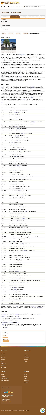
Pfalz (2, 361)
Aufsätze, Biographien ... (5, 29)
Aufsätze (25, 353)
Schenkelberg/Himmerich (38, 307)
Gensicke (17, 306)
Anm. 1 (24, 80)
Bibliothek (10, 6)
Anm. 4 (24, 99)
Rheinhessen (3, 363)
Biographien (26, 355)
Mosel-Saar (3, 357)
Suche (25, 374)
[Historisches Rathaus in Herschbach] (8, 44)
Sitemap (25, 376)
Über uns (3, 374)
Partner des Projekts (5, 378)
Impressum (26, 382)
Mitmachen (3, 376)
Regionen (3, 6)
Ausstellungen (27, 357)
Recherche (26, 359)
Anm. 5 (2, 102)
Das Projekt (17, 6)
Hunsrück (3, 353)
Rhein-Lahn (3, 365)
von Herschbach (4, 20)
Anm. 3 (31, 97)
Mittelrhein (3, 355)
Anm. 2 (2, 87)
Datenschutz (26, 380)
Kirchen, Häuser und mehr (5, 24)
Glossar (25, 361)
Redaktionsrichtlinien (5, 380)
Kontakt (25, 378)
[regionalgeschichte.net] (10, 2)
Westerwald (5, 337)
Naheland (3, 359)
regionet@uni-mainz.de (6, 401)
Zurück (40, 314)
